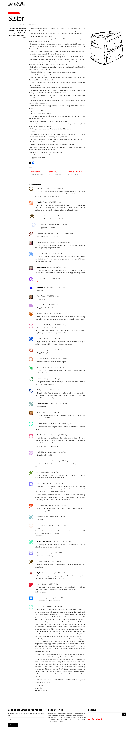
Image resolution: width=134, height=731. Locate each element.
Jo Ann (39, 305)
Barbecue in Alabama (75, 171)
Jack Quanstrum (42, 403)
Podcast (94, 3)
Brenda (39, 202)
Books (99, 3)
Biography (78, 3)
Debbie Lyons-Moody (44, 541)
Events (111, 3)
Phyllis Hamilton (42, 573)
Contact (122, 3)
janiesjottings (41, 267)
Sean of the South (13, 12)
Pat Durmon (41, 287)
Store (84, 3)
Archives (116, 3)
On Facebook (95, 719)
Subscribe (12, 725)
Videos (89, 3)
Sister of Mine (35, 171)
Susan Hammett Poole (44, 423)
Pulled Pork (53, 171)
